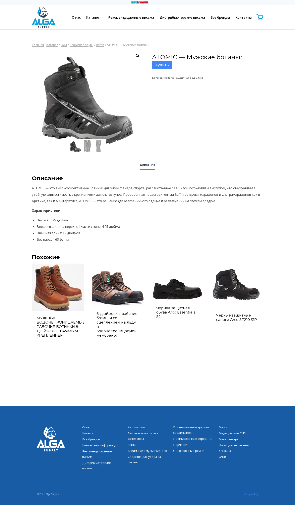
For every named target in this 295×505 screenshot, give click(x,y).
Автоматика (136, 427)
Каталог (88, 433)
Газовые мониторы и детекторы (143, 436)
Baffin (171, 77)
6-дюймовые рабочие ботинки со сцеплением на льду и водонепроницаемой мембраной (117, 325)
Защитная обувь (186, 77)
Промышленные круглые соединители (191, 430)
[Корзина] (259, 17)
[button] (137, 55)
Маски (223, 427)
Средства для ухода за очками (144, 459)
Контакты (244, 17)
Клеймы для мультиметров (147, 451)
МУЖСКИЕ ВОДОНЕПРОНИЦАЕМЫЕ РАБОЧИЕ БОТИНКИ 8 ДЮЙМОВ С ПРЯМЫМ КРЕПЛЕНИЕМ (61, 327)
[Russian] (142, 2)
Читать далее (177, 327)
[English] (137, 2)
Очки (222, 457)
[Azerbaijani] (146, 2)
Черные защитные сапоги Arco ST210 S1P (236, 317)
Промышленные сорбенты (192, 439)
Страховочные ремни (188, 451)
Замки (132, 445)
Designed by (251, 494)
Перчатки (180, 445)
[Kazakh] (133, 2)
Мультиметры (229, 439)
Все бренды (220, 17)
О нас (76, 17)
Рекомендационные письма (131, 17)
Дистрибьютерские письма (182, 17)
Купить (162, 64)
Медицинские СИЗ (232, 433)
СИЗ (200, 77)
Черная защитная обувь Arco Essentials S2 (175, 312)
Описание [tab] (147, 165)
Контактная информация (100, 445)
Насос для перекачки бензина (234, 448)
